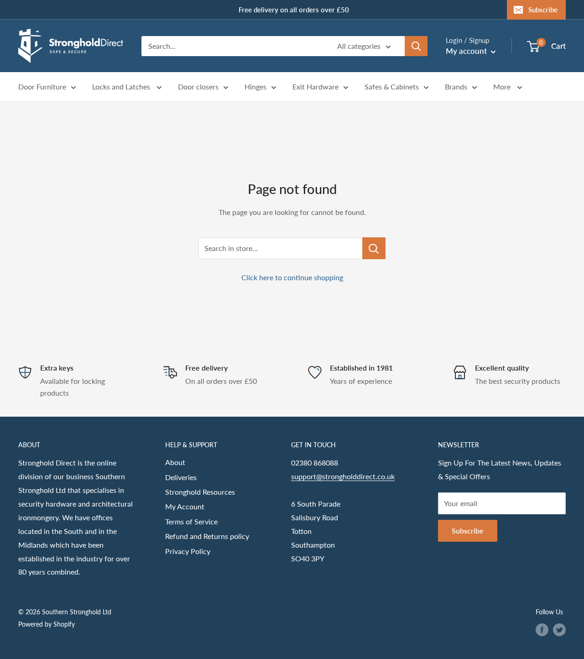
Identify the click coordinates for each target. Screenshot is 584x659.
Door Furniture (42, 87)
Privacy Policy (187, 551)
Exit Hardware (315, 87)
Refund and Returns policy (207, 536)
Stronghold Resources (200, 491)
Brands (456, 87)
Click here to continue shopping (292, 277)
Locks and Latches (122, 87)
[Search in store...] (374, 248)
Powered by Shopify (46, 624)
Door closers (198, 87)
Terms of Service (191, 521)
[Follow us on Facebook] (542, 629)
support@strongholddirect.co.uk (343, 476)
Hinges (255, 87)
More (502, 87)
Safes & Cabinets (392, 87)
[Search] (416, 46)
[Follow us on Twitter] (559, 629)
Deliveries (181, 477)
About (175, 462)
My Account (184, 506)
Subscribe (543, 9)
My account (467, 51)
